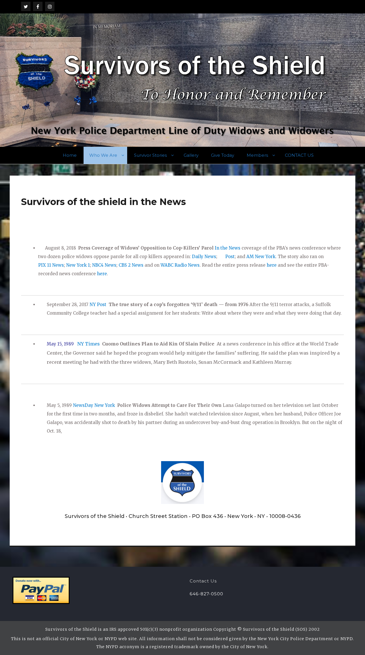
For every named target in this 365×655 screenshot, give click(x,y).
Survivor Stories (150, 155)
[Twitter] (26, 6)
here (272, 265)
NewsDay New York (94, 405)
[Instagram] (49, 6)
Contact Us (203, 581)
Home (70, 155)
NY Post (98, 304)
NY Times (88, 344)
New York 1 (78, 265)
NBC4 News (104, 265)
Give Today (222, 155)
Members (257, 155)
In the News (228, 248)
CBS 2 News (131, 265)
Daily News (204, 256)
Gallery (191, 155)
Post (230, 256)
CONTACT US (299, 155)
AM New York (260, 256)
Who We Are (103, 155)
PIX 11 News (51, 265)
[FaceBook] (37, 6)
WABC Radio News (180, 265)
